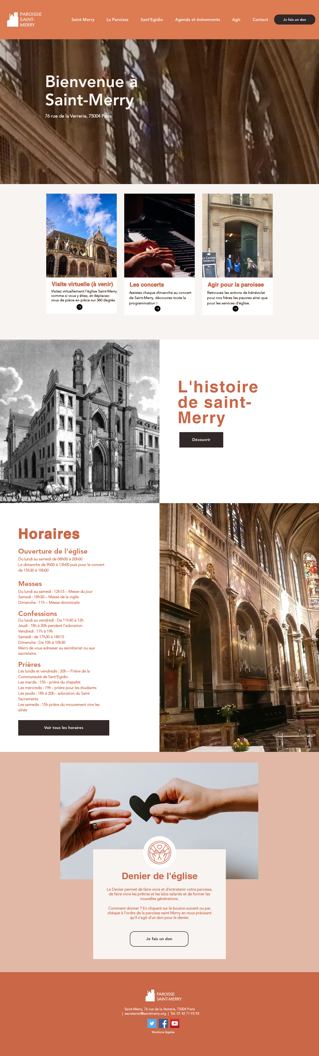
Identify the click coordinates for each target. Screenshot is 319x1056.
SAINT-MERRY (170, 999)
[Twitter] (151, 1023)
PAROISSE (166, 994)
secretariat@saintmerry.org (145, 1013)
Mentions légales (163, 1032)
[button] (82, 19)
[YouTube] (174, 1023)
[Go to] (79, 307)
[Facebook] (163, 1023)
